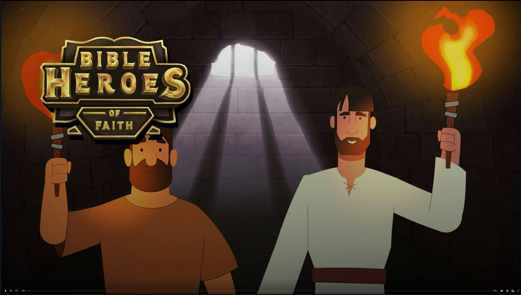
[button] (5, 290)
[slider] (25, 290)
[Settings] (507, 290)
